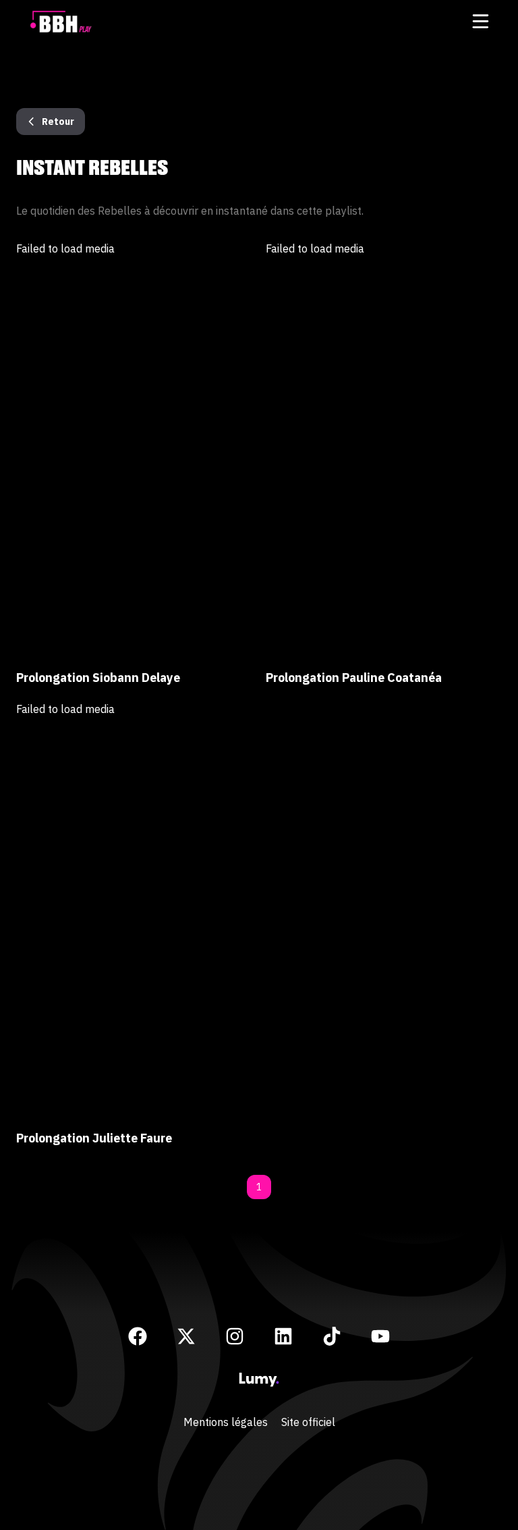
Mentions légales (225, 1422)
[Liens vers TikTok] (331, 1336)
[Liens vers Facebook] (137, 1336)
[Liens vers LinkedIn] (283, 1336)
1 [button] (259, 1187)
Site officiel (308, 1422)
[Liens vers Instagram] (234, 1336)
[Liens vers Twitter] (186, 1336)
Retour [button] (58, 121)
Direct (259, 55)
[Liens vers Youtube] (380, 1336)
